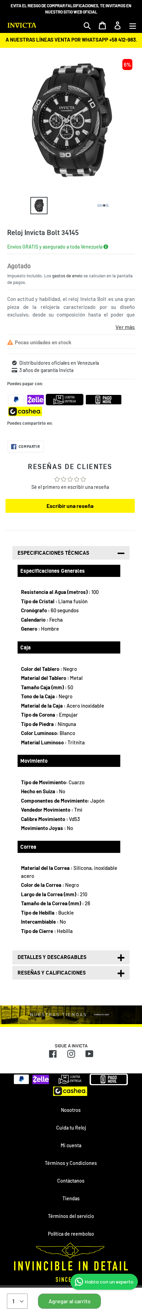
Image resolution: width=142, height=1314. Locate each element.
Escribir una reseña (70, 505)
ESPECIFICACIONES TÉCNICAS (53, 553)
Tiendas (71, 1198)
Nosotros (71, 1110)
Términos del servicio (71, 1216)
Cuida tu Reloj (71, 1128)
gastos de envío (67, 275)
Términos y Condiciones (71, 1163)
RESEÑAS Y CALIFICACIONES (52, 973)
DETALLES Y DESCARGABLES (52, 957)
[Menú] (132, 25)
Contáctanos (70, 1181)
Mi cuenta (71, 1145)
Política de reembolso (71, 1234)
